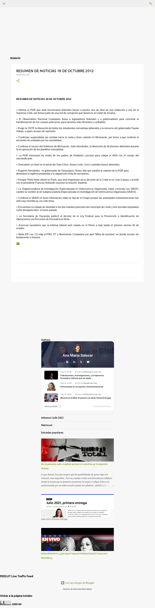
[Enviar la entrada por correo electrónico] (18, 245)
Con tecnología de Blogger (79, 582)
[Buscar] (151, 3)
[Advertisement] (77, 21)
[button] (18, 81)
